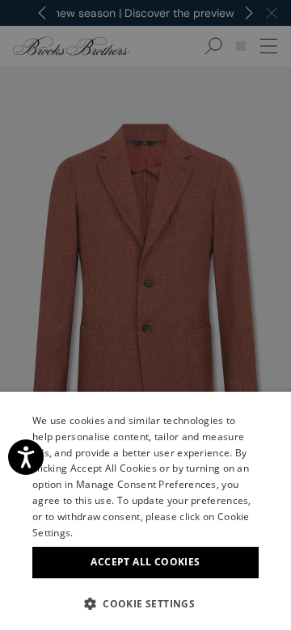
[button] (145, 603)
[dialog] (145, 315)
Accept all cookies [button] (145, 562)
